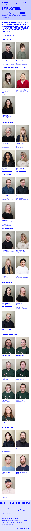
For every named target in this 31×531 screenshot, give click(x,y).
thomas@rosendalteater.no (7, 199)
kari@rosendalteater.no (6, 451)
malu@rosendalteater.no (7, 171)
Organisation (5, 15)
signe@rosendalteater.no (7, 94)
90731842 (4, 92)
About (3, 13)
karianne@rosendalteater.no (22, 91)
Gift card (15, 15)
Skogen (27, 528)
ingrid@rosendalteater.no (21, 64)
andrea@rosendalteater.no (7, 118)
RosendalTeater (6, 3)
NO (16, 2)
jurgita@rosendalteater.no (7, 306)
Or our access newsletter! (8, 524)
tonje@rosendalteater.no (21, 147)
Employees (22, 13)
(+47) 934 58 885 (19, 63)
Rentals (7, 13)
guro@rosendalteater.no (21, 171)
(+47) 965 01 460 (5, 198)
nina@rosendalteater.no (6, 147)
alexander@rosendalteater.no (8, 64)
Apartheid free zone (23, 15)
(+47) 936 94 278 (5, 224)
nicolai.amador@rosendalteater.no (23, 277)
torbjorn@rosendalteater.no (22, 199)
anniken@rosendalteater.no (7, 225)
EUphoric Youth (5, 17)
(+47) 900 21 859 (19, 198)
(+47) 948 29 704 (5, 117)
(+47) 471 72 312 (5, 146)
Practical (17, 13)
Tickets (12, 13)
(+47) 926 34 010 (19, 146)
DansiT (10, 15)
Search (22, 2)
